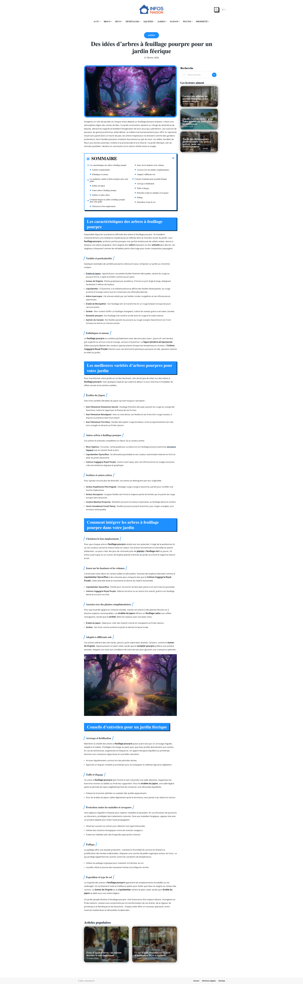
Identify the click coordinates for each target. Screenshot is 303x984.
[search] (216, 9)
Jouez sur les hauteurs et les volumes (150, 165)
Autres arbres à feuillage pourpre (104, 190)
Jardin (151, 35)
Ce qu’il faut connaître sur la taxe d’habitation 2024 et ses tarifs (152, 954)
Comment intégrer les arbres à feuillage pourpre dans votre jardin (107, 200)
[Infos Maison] (151, 9)
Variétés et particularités (101, 169)
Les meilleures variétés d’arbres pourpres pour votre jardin (109, 180)
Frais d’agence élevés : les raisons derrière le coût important (104, 954)
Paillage (140, 197)
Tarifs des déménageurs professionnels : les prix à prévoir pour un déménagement (197, 142)
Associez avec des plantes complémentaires (153, 169)
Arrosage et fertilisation (145, 183)
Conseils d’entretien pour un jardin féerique (151, 179)
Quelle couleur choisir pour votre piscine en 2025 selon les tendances (198, 121)
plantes (140, 551)
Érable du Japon (93, 273)
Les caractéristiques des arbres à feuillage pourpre (108, 165)
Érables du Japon (98, 185)
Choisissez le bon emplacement (103, 206)
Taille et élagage (143, 188)
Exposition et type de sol (146, 202)
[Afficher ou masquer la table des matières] (145, 158)
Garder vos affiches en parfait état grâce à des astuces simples (195, 98)
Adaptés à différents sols (146, 174)
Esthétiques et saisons (100, 174)
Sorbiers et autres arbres (101, 195)
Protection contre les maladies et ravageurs (153, 193)
